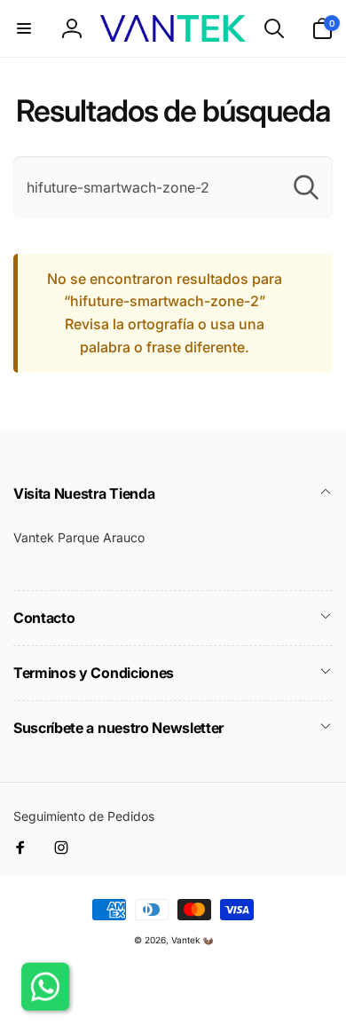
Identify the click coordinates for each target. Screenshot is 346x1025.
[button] (23, 28)
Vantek (185, 939)
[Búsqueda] (306, 187)
